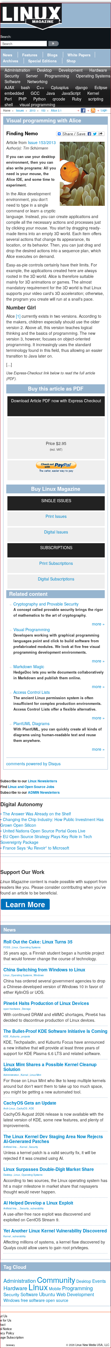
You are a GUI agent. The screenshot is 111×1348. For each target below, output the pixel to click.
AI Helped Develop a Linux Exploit (38, 1203)
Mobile (55, 1288)
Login (104, 110)
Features (29, 55)
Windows (39, 975)
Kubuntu (15, 1036)
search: (5, 36)
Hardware (15, 1288)
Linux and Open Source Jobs (31, 786)
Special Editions (42, 60)
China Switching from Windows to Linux (44, 970)
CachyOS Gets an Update (29, 1103)
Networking (37, 81)
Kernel (24, 1074)
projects (25, 1036)
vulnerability (37, 1208)
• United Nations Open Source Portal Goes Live (42, 831)
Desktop (7, 1174)
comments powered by (33, 763)
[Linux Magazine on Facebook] (82, 110)
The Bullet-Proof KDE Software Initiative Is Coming (55, 1031)
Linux (15, 947)
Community (56, 1279)
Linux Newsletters (42, 780)
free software (33, 1300)
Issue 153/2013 (42, 142)
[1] (18, 316)
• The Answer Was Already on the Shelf (35, 813)
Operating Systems (93, 76)
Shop (71, 60)
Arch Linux (9, 1108)
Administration (11, 1074)
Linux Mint (35, 1074)
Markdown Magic (28, 666)
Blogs (52, 55)
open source (57, 1300)
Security (33, 1146)
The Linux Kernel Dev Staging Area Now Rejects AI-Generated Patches (53, 1138)
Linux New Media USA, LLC (92, 1345)
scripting (95, 99)
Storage (26, 1008)
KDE (6, 1036)
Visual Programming (31, 629)
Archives (10, 60)
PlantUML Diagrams (31, 723)
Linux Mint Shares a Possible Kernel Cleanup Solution (49, 1066)
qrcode (59, 99)
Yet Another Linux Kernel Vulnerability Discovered (55, 1231)
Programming (57, 76)
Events (99, 1281)
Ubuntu (47, 1294)
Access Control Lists (31, 692)
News (7, 55)
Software (12, 81)
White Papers (79, 55)
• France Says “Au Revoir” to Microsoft (34, 848)
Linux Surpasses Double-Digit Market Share (48, 1169)
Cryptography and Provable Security (46, 604)
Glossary (10, 1345)
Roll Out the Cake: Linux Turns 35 (38, 942)
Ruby (76, 99)
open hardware (11, 1008)
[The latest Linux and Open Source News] (92, 110)
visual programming (37, 104)
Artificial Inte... (10, 1146)
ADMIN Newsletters (44, 792)
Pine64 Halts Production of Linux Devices (46, 1003)
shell (9, 104)
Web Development (75, 1294)
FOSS (6, 947)
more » (98, 624)
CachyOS (22, 1108)
